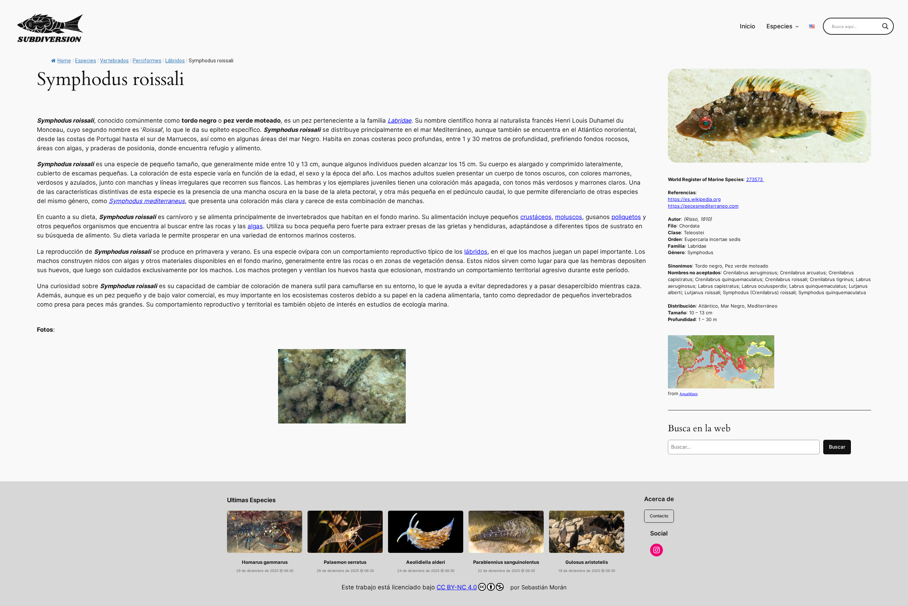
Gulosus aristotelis (586, 562)
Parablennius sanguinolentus (506, 562)
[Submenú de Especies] (797, 26)
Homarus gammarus (265, 562)
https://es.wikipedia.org (694, 199)
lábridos (475, 251)
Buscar (837, 447)
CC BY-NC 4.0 (457, 587)
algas (255, 226)
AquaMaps (689, 394)
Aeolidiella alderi (425, 562)
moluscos (568, 216)
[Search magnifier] (885, 26)
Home (64, 60)
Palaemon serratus (345, 562)
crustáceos (536, 216)
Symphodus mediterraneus (147, 200)
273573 (755, 179)
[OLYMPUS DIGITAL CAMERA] (342, 386)
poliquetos (626, 216)
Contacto (659, 515)
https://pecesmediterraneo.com (703, 206)
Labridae (399, 120)
